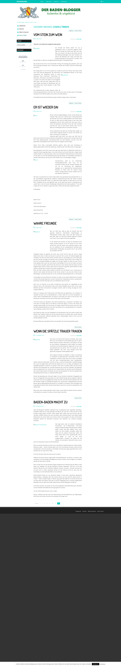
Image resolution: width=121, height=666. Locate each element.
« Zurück (36, 503)
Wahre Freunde (45, 223)
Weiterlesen (102, 664)
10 (52, 503)
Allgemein (27, 22)
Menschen (21, 29)
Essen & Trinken (33, 22)
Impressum (64, 1)
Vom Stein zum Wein (48, 34)
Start (42, 1)
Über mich (48, 1)
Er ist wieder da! (46, 107)
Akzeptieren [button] (95, 664)
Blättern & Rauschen (24, 32)
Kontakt (56, 1)
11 (55, 503)
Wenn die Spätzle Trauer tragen (58, 331)
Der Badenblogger (22, 1)
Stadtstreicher (22, 25)
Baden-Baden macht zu (51, 402)
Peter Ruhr (79, 39)
